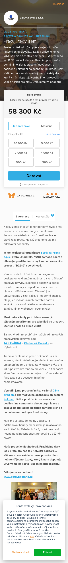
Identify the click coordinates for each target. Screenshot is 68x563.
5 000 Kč (47, 143)
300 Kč (47, 162)
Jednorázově (21, 126)
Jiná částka (53, 134)
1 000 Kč (47, 153)
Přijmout (47, 552)
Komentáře (44, 216)
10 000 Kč (21, 143)
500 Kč (21, 162)
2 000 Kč (21, 153)
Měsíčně (47, 126)
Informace (22, 216)
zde (32, 536)
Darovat (34, 175)
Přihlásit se (57, 4)
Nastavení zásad (20, 552)
